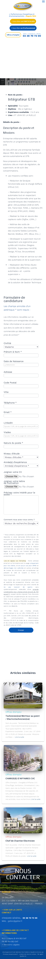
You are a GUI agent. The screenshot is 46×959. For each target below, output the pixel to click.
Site (38, 954)
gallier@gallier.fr (15, 921)
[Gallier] (23, 6)
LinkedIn (8, 423)
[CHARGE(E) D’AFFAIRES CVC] (23, 758)
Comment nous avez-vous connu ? (19, 520)
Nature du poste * (13, 443)
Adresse (8, 372)
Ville (6, 392)
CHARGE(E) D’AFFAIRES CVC (20, 778)
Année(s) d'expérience (15, 462)
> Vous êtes (23, 21)
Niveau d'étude (12, 453)
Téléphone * (10, 403)
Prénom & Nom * (13, 352)
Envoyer (21, 630)
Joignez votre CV (13, 472)
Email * (8, 412)
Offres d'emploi (13, 712)
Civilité (7, 343)
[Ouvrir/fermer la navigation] (43, 1)
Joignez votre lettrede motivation (14, 482)
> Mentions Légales (11, 944)
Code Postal (10, 382)
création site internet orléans (27, 954)
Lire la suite (19, 737)
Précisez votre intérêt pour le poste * (19, 493)
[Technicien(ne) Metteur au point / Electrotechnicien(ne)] (23, 695)
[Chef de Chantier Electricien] (23, 820)
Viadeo (7, 432)
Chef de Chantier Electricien (20, 840)
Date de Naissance (13, 361)
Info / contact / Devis (31, 34)
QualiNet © (23, 956)
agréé (41, 954)
